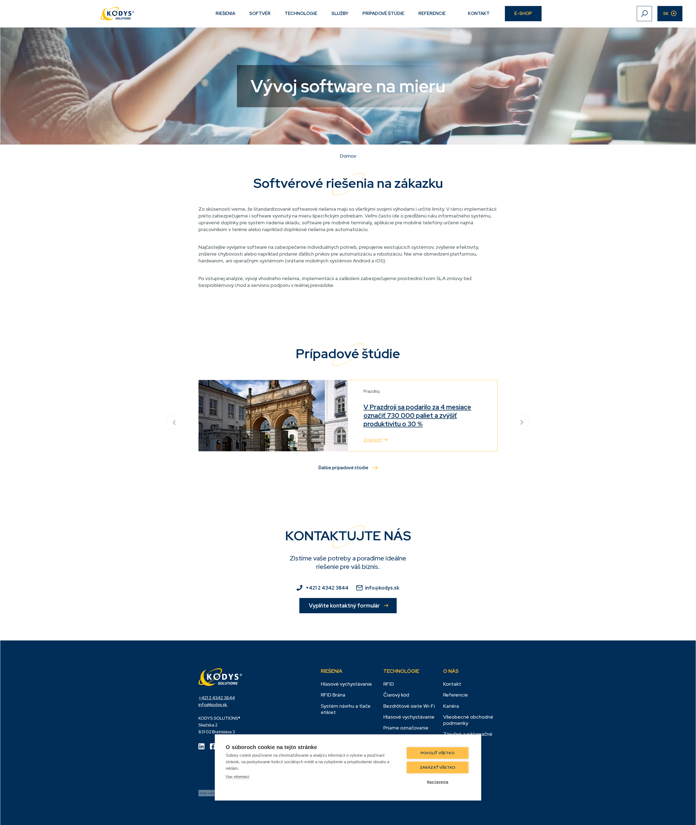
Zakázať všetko (438, 767)
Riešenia (225, 13)
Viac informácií (237, 777)
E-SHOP (523, 13)
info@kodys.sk (382, 588)
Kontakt (479, 13)
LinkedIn (201, 746)
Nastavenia (437, 781)
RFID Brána (333, 695)
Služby (339, 13)
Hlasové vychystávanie (346, 684)
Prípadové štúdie (383, 13)
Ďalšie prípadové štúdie (343, 468)
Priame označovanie (405, 728)
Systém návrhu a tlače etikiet (346, 709)
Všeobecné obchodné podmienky (468, 720)
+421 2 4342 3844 (327, 588)
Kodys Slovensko (220, 677)
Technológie (301, 13)
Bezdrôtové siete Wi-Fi (409, 706)
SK (666, 13)
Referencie (432, 13)
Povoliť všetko (438, 752)
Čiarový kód (396, 695)
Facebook (213, 746)
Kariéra (451, 706)
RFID (388, 684)
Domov (348, 156)
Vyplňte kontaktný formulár (344, 605)
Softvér (260, 13)
